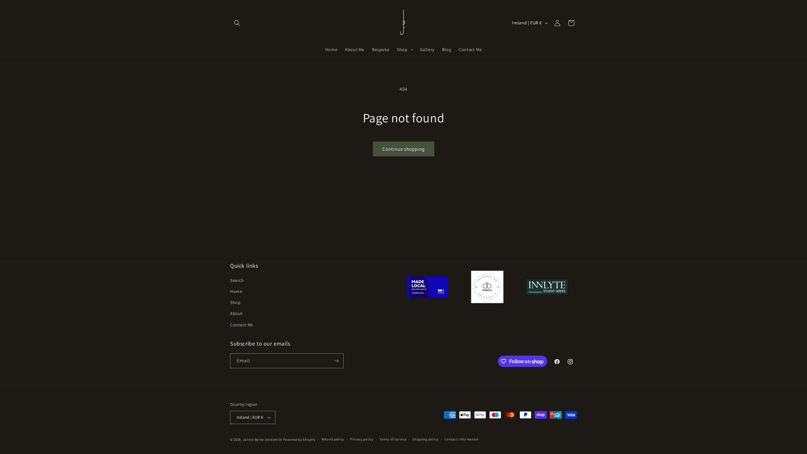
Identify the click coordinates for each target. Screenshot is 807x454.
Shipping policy (425, 439)
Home (236, 291)
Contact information (461, 439)
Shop (235, 302)
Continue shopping (403, 149)
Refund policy (333, 439)
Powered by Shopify (299, 439)
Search (237, 280)
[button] (237, 23)
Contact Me (241, 325)
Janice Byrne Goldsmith (262, 439)
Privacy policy (362, 439)
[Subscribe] (336, 360)
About (236, 313)
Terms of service (393, 439)
